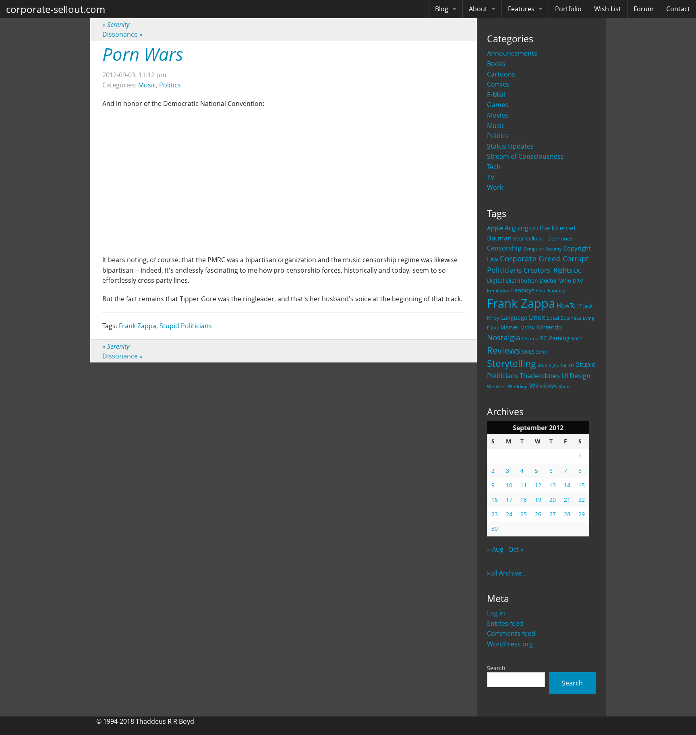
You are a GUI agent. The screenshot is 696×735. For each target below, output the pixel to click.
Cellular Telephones (549, 238)
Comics (498, 84)
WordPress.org (510, 644)
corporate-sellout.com (55, 9)
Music (496, 125)
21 (567, 499)
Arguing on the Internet (540, 228)
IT (579, 305)
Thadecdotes (540, 375)
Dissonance (122, 34)
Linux (537, 317)
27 (552, 514)
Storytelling (511, 363)
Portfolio (568, 8)
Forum (644, 8)
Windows (543, 385)
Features (521, 8)
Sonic (541, 352)
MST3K (527, 328)
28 (567, 514)
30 (494, 528)
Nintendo (549, 327)
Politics (498, 135)
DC (578, 270)
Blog (441, 8)
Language (514, 317)
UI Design (575, 375)
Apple (495, 228)
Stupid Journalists (556, 365)
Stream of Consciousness (525, 156)
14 (567, 485)
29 (581, 514)
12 (538, 485)
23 (494, 514)
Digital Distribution (512, 280)
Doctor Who (555, 280)
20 (552, 499)
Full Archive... (506, 573)
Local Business (564, 318)
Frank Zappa (521, 303)
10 (509, 485)
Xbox (564, 386)
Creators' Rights (548, 270)
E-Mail (496, 94)
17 (509, 499)
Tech (494, 166)
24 (509, 514)
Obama (530, 338)
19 (538, 499)
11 (523, 485)
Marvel (509, 327)
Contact (678, 8)
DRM (578, 280)
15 (581, 485)
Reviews (503, 350)
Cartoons (501, 74)
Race (576, 338)
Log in (496, 613)
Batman (499, 237)
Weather (496, 386)
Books (496, 63)
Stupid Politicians (186, 325)
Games (497, 104)
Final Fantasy (550, 290)
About (478, 8)
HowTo (566, 305)
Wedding (518, 386)
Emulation (498, 290)
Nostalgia (503, 337)
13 (552, 485)
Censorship (504, 248)
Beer (518, 238)
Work (495, 187)
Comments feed (511, 633)
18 (523, 499)
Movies (497, 115)
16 (494, 499)
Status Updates (510, 146)
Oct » (516, 549)
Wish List (607, 8)
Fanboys (522, 290)
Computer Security (542, 249)
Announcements (512, 53)
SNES (528, 351)
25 (523, 514)
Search (496, 668)
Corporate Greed (530, 258)
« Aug (495, 549)
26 (538, 514)
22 (581, 499)
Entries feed (505, 623)
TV (491, 177)
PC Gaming (555, 338)
